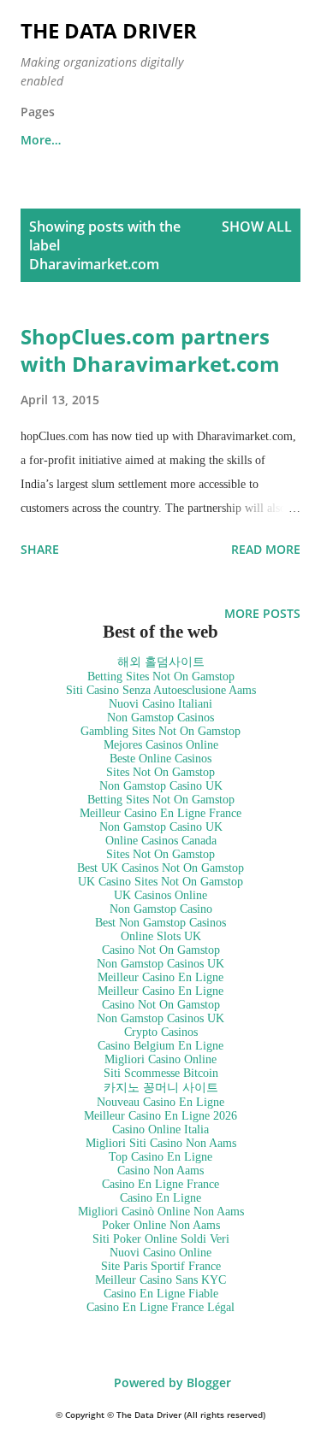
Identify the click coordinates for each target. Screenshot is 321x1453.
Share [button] (40, 549)
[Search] (249, 31)
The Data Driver (109, 30)
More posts (262, 613)
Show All (257, 226)
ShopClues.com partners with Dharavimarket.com (150, 350)
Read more (265, 549)
